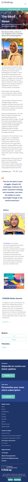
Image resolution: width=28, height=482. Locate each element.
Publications (5, 411)
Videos (4, 421)
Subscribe (7, 375)
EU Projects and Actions (8, 440)
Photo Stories (6, 424)
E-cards (4, 416)
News (3, 407)
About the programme (8, 456)
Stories (4, 414)
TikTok (20, 171)
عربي (14, 335)
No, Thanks (17, 479)
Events (3, 409)
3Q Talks (4, 419)
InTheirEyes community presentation (11, 435)
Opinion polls (5, 426)
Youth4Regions (7, 243)
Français (14, 339)
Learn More (5, 322)
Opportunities (6, 449)
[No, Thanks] (26, 477)
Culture (4, 347)
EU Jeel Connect (6, 433)
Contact (4, 461)
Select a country (12, 9)
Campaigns (5, 452)
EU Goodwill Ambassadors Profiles (11, 438)
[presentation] (1, 223)
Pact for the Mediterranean (10, 458)
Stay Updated (7, 396)
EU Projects (5, 443)
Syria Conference (6, 445)
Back (4, 13)
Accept (10, 479)
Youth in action (6, 430)
